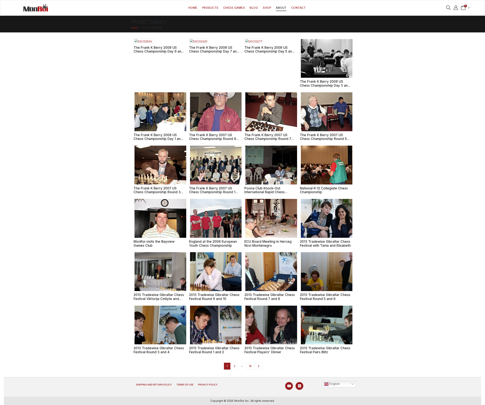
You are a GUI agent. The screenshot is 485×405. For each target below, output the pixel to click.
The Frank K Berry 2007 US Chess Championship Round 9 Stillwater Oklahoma (212, 139)
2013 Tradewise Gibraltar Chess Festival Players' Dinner (269, 350)
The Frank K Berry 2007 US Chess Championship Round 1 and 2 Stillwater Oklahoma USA (213, 192)
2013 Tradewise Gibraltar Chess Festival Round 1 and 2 (214, 350)
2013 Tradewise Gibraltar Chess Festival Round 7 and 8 (269, 297)
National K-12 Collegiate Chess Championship (324, 190)
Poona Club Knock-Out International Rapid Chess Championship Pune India (264, 192)
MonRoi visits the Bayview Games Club (154, 243)
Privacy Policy (207, 384)
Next (258, 366)
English (334, 383)
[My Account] (456, 7)
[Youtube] (289, 386)
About (281, 7)
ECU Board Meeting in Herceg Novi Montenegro (268, 243)
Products (210, 7)
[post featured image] (143, 41)
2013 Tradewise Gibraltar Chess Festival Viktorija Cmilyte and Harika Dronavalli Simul (159, 299)
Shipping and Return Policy (154, 384)
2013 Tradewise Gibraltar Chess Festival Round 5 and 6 (325, 297)
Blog (254, 7)
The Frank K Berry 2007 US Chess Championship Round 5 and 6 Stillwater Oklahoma (323, 139)
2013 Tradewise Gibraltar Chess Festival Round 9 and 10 (214, 297)
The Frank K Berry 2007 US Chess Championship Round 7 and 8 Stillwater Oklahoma (267, 139)
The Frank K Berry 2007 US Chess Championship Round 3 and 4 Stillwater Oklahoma (157, 192)
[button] (448, 7)
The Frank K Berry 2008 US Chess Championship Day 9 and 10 (158, 51)
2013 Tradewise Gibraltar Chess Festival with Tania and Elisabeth (325, 243)
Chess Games (234, 7)
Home (192, 7)
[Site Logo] (35, 8)
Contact (298, 7)
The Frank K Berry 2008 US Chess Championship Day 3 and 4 (325, 85)
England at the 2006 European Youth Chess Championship (213, 243)
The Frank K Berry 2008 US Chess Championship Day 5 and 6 (269, 51)
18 (250, 366)
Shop (267, 7)
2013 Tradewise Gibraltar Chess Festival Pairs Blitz (325, 350)
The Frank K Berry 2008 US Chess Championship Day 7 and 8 (214, 51)
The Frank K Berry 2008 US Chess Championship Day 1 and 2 (158, 139)
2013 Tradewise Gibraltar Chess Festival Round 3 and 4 (159, 350)
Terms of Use (184, 384)
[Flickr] (299, 386)
